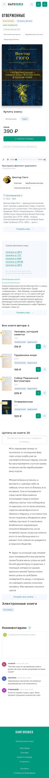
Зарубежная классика (34, 34)
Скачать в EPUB (14, 262)
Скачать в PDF (14, 258)
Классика (17, 183)
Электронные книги (24, 741)
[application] (26, 159)
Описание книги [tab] (11, 279)
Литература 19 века (11, 39)
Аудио (24, 119)
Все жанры (8, 610)
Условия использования (24, 773)
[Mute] (44, 159)
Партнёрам (24, 748)
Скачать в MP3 (14, 252)
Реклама (24, 753)
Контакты (24, 768)
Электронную (11, 119)
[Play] (8, 159)
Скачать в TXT (13, 255)
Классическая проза (12, 34)
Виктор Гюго (20, 177)
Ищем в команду (24, 757)
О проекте (24, 761)
